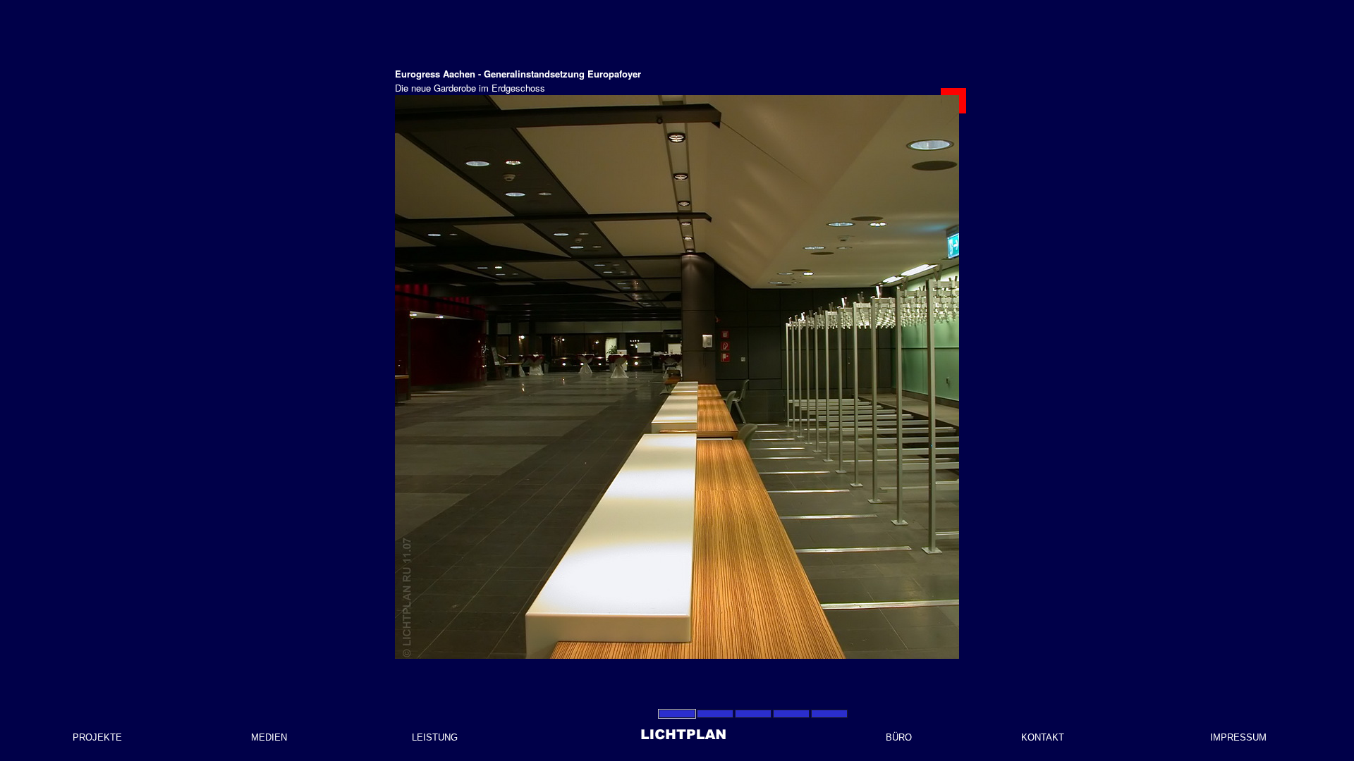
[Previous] (508, 377)
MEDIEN (269, 737)
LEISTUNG (435, 737)
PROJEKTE (97, 737)
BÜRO (899, 737)
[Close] (953, 100)
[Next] (846, 377)
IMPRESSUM (1238, 737)
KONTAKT (1042, 737)
